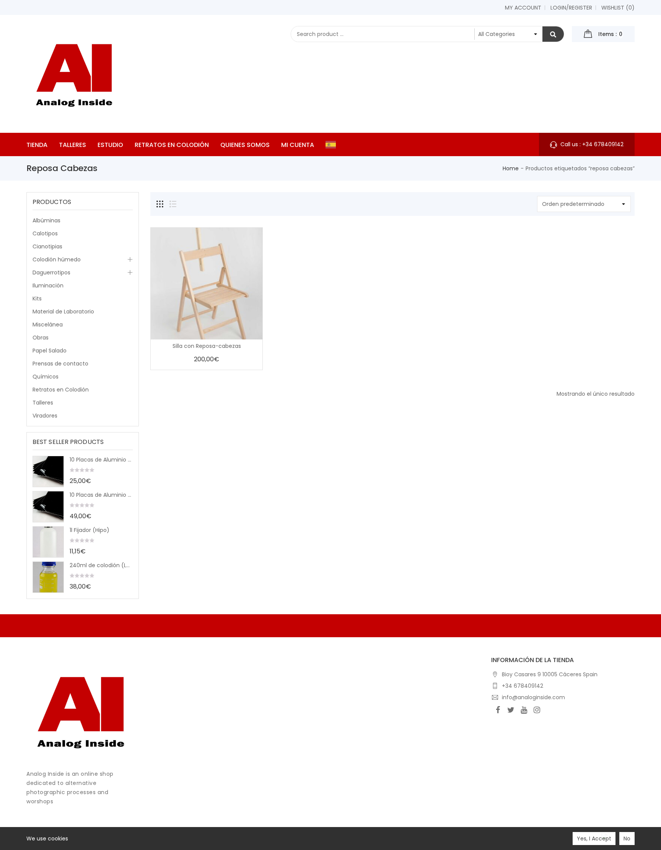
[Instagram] (536, 710)
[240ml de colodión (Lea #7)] (48, 577)
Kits (37, 298)
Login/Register (571, 7)
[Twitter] (510, 710)
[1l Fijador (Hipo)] (48, 542)
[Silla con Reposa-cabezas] (206, 283)
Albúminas (46, 220)
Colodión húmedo (57, 259)
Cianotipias (47, 246)
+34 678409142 (522, 686)
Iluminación (48, 285)
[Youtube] (523, 710)
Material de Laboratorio (63, 311)
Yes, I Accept (594, 838)
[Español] (332, 144)
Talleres (43, 402)
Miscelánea (48, 324)
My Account (523, 7)
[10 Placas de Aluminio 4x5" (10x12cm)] (48, 471)
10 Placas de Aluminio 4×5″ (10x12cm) (101, 459)
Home (511, 168)
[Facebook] (497, 710)
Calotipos (45, 233)
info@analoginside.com (533, 697)
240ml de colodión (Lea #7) (101, 565)
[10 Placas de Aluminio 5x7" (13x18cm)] (48, 506)
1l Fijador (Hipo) (89, 530)
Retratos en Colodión (61, 389)
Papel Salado (50, 350)
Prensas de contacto (60, 363)
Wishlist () (618, 7)
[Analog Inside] (80, 710)
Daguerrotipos (51, 272)
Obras (41, 337)
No (627, 838)
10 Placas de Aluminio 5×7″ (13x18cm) (101, 495)
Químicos (46, 376)
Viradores (45, 415)
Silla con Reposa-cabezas (207, 346)
